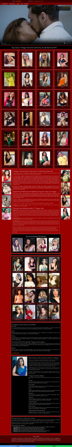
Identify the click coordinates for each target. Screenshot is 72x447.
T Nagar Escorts (5, 3)
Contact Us (26, 3)
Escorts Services (12, 3)
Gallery (18, 3)
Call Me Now (15, 353)
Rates (22, 3)
